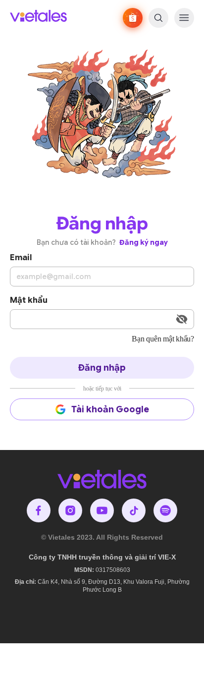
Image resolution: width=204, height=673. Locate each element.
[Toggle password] (182, 319)
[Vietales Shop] (133, 18)
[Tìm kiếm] (158, 18)
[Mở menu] (184, 18)
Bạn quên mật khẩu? (163, 339)
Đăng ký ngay (143, 242)
